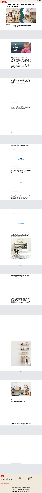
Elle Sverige (13, 487)
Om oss (20, 476)
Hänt (15, 487)
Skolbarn (29, 478)
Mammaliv (29, 480)
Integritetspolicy (21, 481)
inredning (20, 463)
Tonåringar (29, 479)
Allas (23, 487)
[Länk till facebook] (1, 483)
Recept (25, 487)
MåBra (22, 487)
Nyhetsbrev (20, 477)
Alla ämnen (20, 478)
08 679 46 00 (28, 491)
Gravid (29, 476)
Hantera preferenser (21, 480)
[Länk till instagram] (2, 483)
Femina (20, 487)
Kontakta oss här (39, 476)
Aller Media (18, 491)
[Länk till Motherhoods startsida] (4, 2)
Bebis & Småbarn (30, 477)
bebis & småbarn (15, 24)
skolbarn (17, 463)
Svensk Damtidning (18, 487)
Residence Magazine (28, 487)
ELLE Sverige (14, 489)
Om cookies (20, 479)
